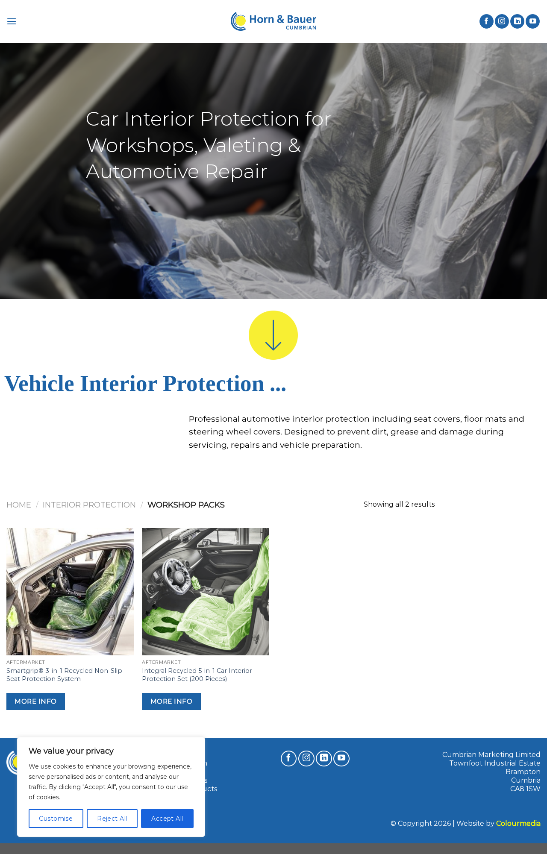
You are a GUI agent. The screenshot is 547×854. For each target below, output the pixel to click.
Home (18, 505)
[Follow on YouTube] (533, 21)
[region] (111, 787)
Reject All (112, 818)
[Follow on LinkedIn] (517, 21)
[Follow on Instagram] (502, 21)
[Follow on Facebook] (486, 21)
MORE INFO (35, 701)
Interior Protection (89, 505)
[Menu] (11, 21)
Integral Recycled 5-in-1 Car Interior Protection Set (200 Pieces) (197, 675)
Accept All (167, 818)
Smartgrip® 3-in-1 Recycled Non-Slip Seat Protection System (64, 675)
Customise (56, 818)
